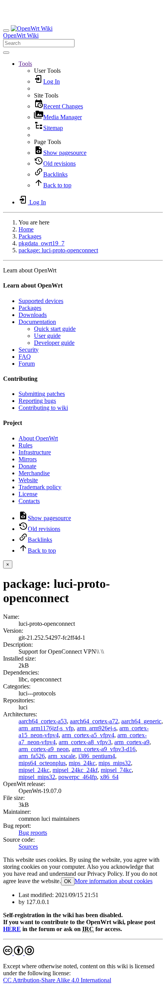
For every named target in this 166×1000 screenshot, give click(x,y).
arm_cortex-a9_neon (44, 749)
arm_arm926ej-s (96, 728)
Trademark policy (40, 487)
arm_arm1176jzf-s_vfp (46, 728)
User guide (47, 335)
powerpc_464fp (77, 777)
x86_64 (109, 777)
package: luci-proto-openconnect (58, 250)
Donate (27, 466)
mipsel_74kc (116, 770)
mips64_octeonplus (42, 763)
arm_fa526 (32, 756)
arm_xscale (61, 756)
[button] (25, 63)
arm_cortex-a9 (131, 742)
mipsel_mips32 (37, 777)
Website (28, 480)
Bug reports (33, 832)
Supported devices (41, 301)
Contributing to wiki (43, 407)
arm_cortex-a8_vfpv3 (85, 742)
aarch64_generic (141, 721)
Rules (25, 445)
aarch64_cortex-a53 (43, 721)
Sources (28, 846)
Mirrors (28, 459)
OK (67, 881)
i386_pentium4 (96, 756)
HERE (12, 929)
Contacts (29, 501)
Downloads (33, 315)
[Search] (6, 52)
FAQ (25, 356)
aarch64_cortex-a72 (94, 721)
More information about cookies (113, 881)
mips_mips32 (114, 763)
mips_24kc (82, 763)
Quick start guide (55, 328)
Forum (27, 363)
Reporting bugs (37, 400)
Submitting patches (42, 393)
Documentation (37, 321)
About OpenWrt (38, 438)
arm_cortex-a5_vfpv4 (88, 735)
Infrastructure (35, 452)
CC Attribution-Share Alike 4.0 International (57, 980)
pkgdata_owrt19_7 (41, 243)
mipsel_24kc (34, 770)
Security (29, 349)
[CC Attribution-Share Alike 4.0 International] (18, 953)
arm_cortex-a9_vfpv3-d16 (104, 749)
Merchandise (34, 473)
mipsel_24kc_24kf (75, 770)
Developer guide (54, 342)
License (28, 494)
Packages (30, 236)
